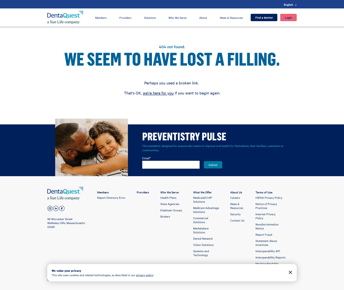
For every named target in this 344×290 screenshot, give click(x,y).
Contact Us (237, 220)
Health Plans (168, 197)
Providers (125, 18)
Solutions (150, 18)
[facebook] (61, 208)
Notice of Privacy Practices (266, 206)
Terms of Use (263, 192)
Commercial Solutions (200, 220)
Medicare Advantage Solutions (206, 210)
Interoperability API (267, 251)
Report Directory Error (111, 197)
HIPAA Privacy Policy (268, 197)
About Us (236, 192)
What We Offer (202, 192)
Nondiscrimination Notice (267, 226)
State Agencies (169, 204)
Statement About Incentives (266, 243)
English (288, 4)
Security (235, 214)
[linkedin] (56, 208)
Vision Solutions (203, 245)
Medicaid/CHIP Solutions (202, 199)
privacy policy (144, 275)
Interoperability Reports (270, 257)
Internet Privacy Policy (265, 216)
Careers (235, 197)
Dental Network (203, 238)
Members (101, 18)
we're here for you (158, 92)
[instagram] (50, 208)
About (203, 18)
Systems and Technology (201, 253)
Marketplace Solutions (201, 230)
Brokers (165, 216)
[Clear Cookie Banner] (290, 272)
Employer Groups (171, 210)
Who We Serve (177, 18)
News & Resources (231, 18)
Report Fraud (263, 234)
